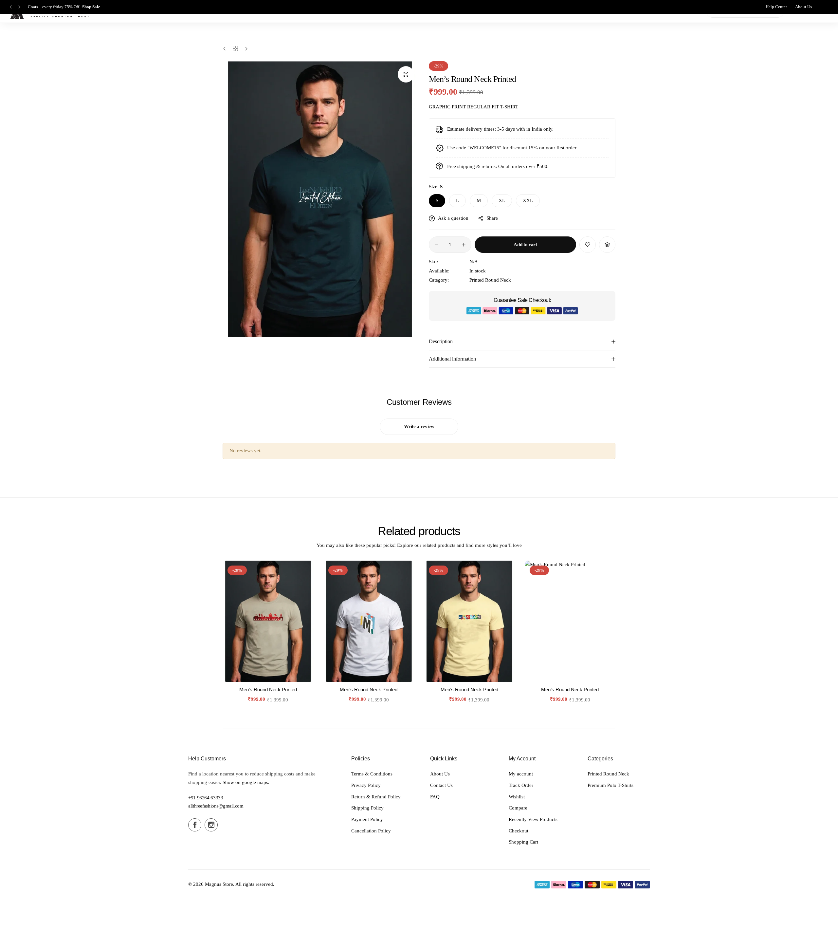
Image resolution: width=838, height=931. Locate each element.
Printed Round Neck (490, 280)
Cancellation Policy (371, 830)
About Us (803, 6)
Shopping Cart (523, 842)
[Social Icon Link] (194, 824)
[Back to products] (235, 48)
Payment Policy (367, 819)
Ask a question (453, 218)
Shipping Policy (367, 807)
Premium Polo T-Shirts (610, 785)
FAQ (435, 796)
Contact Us (441, 785)
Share (492, 218)
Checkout (518, 830)
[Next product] (244, 49)
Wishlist (517, 796)
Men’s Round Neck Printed (268, 689)
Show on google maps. (246, 782)
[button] (11, 7)
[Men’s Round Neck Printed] (268, 621)
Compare (518, 807)
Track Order (521, 785)
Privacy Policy (366, 785)
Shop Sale (91, 7)
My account (521, 773)
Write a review (419, 426)
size (436, 186)
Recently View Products (533, 819)
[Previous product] (226, 49)
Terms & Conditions (371, 773)
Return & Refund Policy (376, 796)
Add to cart (525, 244)
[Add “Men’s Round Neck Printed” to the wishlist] (587, 244)
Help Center (776, 6)
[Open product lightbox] (406, 74)
